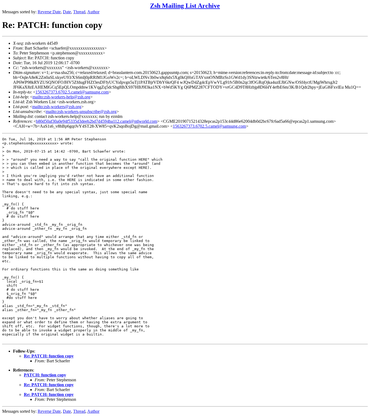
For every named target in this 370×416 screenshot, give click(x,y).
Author (93, 11)
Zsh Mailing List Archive (185, 5)
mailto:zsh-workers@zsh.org (56, 106)
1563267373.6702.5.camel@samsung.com (72, 92)
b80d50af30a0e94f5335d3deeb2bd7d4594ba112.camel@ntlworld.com (96, 121)
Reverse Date (49, 11)
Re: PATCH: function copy (49, 356)
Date (67, 11)
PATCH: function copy (45, 375)
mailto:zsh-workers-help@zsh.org (61, 97)
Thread (79, 11)
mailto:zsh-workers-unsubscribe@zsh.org (81, 111)
